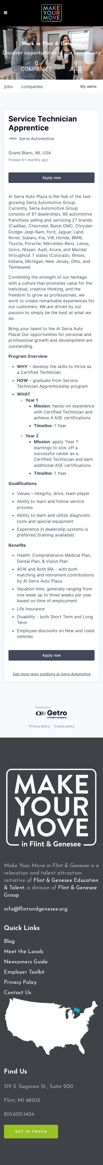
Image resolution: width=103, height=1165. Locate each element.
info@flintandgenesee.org (35, 909)
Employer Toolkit (24, 972)
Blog (9, 941)
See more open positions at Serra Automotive (52, 674)
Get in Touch (31, 1131)
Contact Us (17, 992)
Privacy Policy (20, 982)
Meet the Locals (23, 951)
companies (32, 86)
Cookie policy (64, 726)
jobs (8, 86)
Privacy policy (39, 726)
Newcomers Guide (26, 962)
